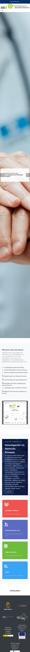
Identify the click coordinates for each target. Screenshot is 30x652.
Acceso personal (15, 1)
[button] (2, 175)
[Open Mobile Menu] (2, 10)
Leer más (9, 491)
